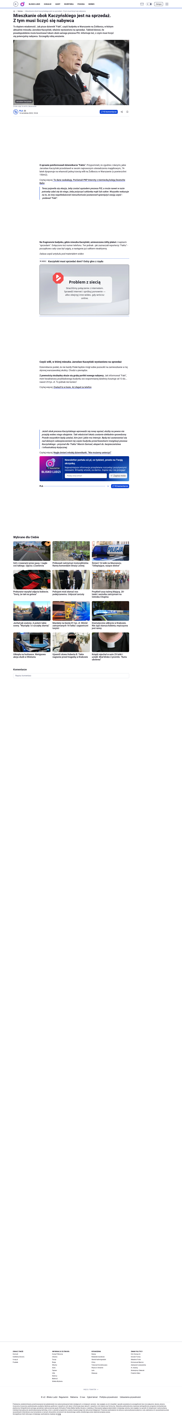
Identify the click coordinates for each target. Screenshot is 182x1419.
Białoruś (55, 1378)
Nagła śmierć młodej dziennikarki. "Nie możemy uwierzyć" (82, 452)
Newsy (93, 1354)
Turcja (54, 1359)
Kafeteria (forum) (18, 1357)
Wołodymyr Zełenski (137, 1370)
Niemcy (54, 1376)
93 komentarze (110, 112)
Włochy (54, 1365)
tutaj (59, 1414)
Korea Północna (57, 1354)
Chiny (93, 1362)
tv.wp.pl (15, 1359)
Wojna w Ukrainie (97, 1368)
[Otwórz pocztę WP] (142, 4)
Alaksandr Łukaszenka (138, 1365)
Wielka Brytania (57, 1381)
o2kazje (47, 4)
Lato (92, 1370)
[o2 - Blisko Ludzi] (24, 4)
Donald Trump (136, 1357)
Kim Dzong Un (136, 1354)
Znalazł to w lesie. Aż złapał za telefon (72, 387)
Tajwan (54, 1370)
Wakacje (94, 1373)
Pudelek (15, 1362)
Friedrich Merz (135, 1373)
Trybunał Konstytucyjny (99, 1365)
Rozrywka (69, 4)
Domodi (15, 1354)
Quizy (57, 4)
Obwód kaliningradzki (98, 1359)
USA (53, 1373)
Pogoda (81, 4)
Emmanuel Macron (137, 1362)
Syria (53, 1368)
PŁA (21, 111)
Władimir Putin (136, 1359)
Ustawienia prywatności (130, 1397)
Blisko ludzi (34, 4)
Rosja (54, 1362)
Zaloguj (158, 4)
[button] (149, 4)
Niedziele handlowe (97, 1357)
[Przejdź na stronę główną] (15, 6)
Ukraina (54, 1357)
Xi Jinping (134, 1368)
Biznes (91, 4)
